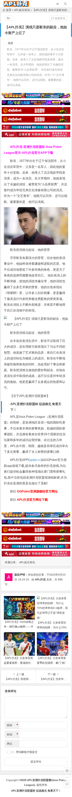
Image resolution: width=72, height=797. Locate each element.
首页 (8, 10)
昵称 (12, 725)
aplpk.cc (35, 459)
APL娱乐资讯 (22, 10)
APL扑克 (40, 579)
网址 (9, 743)
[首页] (67, 770)
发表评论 (59, 18)
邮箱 (12, 734)
